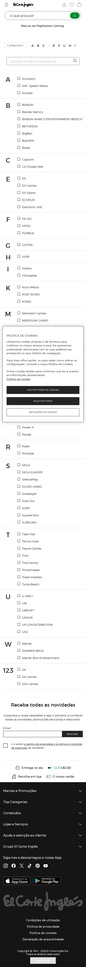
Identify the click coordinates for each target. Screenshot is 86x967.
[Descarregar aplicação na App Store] (16, 881)
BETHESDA (30, 126)
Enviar (72, 734)
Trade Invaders (32, 577)
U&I (24, 603)
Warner (27, 643)
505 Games (30, 684)
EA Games (29, 185)
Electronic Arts (32, 207)
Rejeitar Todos (43, 401)
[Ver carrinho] (78, 5)
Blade (26, 148)
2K (24, 670)
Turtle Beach (30, 584)
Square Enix (30, 515)
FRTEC (26, 226)
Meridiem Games (34, 313)
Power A (28, 427)
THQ (25, 556)
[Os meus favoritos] (71, 5)
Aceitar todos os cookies (43, 390)
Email (7, 728)
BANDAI (27, 105)
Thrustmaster (31, 570)
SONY (26, 508)
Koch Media (30, 287)
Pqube (26, 434)
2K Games (29, 677)
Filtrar (43, 960)
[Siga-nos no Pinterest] (37, 866)
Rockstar (28, 453)
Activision (28, 79)
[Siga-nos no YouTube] (45, 866)
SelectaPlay (30, 479)
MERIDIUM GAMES (35, 320)
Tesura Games (31, 548)
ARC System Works (35, 86)
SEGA (26, 465)
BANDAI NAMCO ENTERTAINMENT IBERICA (52, 119)
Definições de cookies (43, 412)
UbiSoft (27, 617)
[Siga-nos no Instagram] (5, 866)
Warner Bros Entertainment (40, 658)
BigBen (27, 133)
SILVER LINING (32, 486)
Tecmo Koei (30, 541)
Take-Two (28, 534)
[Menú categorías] (7, 5)
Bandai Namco (32, 112)
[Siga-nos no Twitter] (21, 866)
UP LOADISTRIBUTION (37, 625)
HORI (25, 256)
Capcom (28, 159)
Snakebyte (29, 494)
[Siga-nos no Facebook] (13, 866)
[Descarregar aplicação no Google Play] (46, 881)
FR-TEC (27, 219)
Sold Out (28, 501)
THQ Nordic (30, 563)
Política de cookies (18, 379)
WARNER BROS (33, 651)
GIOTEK (27, 245)
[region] (43, 374)
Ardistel (27, 93)
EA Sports (28, 193)
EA (24, 178)
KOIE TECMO (31, 294)
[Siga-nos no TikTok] (29, 866)
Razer (26, 446)
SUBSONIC (29, 522)
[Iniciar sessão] (64, 5)
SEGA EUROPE (32, 472)
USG (25, 632)
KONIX (26, 301)
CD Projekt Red (32, 167)
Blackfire (28, 140)
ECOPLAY (28, 200)
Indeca (27, 268)
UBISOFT (28, 610)
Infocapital (29, 275)
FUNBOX (28, 233)
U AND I (27, 596)
